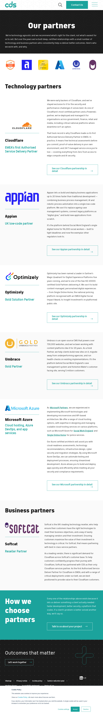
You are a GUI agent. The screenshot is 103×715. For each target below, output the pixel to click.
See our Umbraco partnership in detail (72, 383)
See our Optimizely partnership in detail (69, 317)
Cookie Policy (23, 697)
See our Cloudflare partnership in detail (69, 169)
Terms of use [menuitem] (49, 686)
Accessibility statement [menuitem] (30, 686)
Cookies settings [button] (63, 709)
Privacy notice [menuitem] (21, 681)
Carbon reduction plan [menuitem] (55, 681)
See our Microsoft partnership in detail (72, 484)
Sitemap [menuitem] (8, 681)
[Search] (60, 5)
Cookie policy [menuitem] (37, 681)
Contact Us (77, 4)
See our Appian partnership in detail (71, 249)
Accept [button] (75, 709)
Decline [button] (86, 709)
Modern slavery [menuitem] (11, 686)
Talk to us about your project (67, 626)
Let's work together (17, 662)
